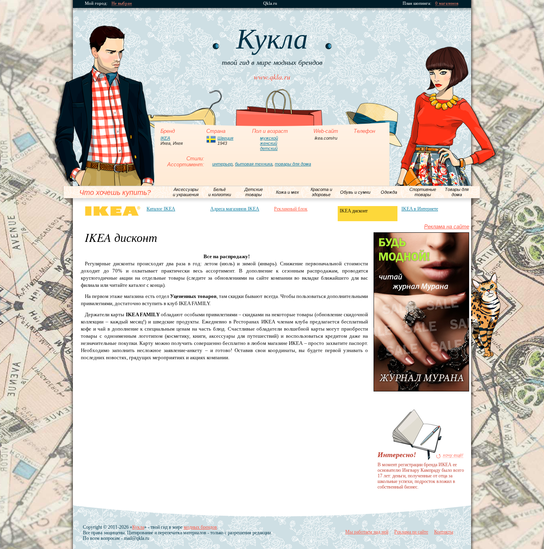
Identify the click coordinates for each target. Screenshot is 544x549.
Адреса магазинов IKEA (234, 209)
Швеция (225, 138)
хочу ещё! (453, 455)
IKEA (165, 138)
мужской (269, 138)
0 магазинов (446, 3)
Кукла (138, 527)
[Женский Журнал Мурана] (421, 390)
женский (268, 143)
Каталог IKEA (161, 209)
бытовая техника (253, 164)
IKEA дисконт (354, 211)
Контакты (443, 532)
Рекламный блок (290, 209)
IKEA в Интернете (419, 209)
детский (269, 148)
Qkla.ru (270, 3)
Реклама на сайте (446, 226)
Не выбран (122, 3)
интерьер (222, 164)
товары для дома (293, 164)
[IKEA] (113, 211)
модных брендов (200, 527)
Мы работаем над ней (366, 532)
